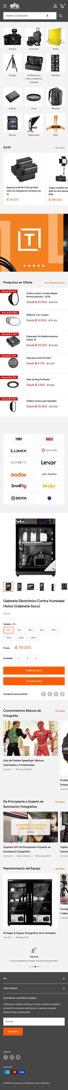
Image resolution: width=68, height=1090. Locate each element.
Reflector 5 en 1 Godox (37, 315)
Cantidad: (8, 658)
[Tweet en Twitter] (56, 694)
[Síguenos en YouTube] (18, 1057)
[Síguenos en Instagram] (12, 1057)
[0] (62, 6)
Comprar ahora (34, 681)
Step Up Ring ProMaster (38, 379)
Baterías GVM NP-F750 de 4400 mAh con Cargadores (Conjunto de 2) (24, 190)
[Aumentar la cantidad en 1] (36, 658)
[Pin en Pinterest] (50, 694)
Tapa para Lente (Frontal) (38, 358)
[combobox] (29, 15)
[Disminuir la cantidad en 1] (18, 658)
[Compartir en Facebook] (43, 694)
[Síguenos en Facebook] (5, 1057)
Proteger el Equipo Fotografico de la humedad (29, 933)
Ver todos (60, 148)
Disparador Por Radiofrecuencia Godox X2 (42, 338)
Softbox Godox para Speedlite (41, 401)
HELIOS (6, 613)
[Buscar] (60, 15)
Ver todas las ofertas (55, 282)
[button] (47, 15)
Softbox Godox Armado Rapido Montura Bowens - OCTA (42, 295)
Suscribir (13, 1031)
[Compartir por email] (62, 694)
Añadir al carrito (34, 670)
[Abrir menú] (5, 6)
